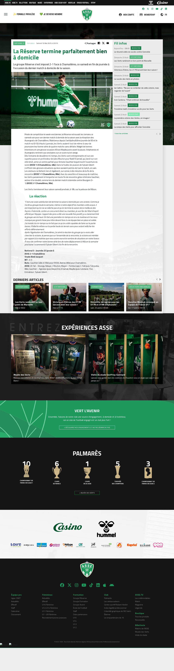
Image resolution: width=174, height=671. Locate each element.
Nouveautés (140, 619)
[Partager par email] (108, 43)
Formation (31, 43)
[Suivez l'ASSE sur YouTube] (157, 8)
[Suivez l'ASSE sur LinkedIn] (166, 8)
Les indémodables (142, 598)
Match (137, 601)
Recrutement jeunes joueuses (54, 617)
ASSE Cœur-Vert (61, 2)
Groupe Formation (80, 601)
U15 (75, 617)
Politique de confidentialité (94, 642)
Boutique (32, 2)
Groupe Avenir (79, 604)
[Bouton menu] (5, 14)
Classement (16, 614)
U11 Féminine (48, 611)
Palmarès (108, 598)
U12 (75, 627)
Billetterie (23, 2)
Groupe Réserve (80, 598)
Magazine (139, 604)
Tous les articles (121, 133)
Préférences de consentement (111, 642)
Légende (138, 607)
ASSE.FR (7, 2)
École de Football (80, 607)
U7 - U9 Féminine (49, 614)
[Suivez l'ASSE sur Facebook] (143, 8)
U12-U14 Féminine (50, 607)
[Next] (160, 134)
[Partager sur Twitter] (103, 43)
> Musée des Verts (87, 493)
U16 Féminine (48, 604)
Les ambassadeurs (111, 601)
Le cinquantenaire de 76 (114, 617)
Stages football (83, 2)
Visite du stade (141, 635)
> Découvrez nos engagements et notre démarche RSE (87, 427)
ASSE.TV (15, 2)
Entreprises (48, 2)
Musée (40, 2)
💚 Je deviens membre (51, 14)
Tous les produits (142, 616)
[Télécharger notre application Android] (111, 585)
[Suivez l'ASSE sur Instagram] (152, 8)
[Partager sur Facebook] (99, 43)
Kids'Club (71, 2)
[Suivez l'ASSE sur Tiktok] (162, 8)
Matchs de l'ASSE (142, 628)
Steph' (93, 2)
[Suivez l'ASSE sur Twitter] (148, 8)
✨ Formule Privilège (24, 14)
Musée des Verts (142, 631)
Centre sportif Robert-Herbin (116, 604)
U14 (75, 620)
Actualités (15, 601)
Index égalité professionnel (115, 607)
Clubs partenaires (80, 614)
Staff (13, 607)
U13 (75, 624)
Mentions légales (81, 642)
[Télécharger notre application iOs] (104, 585)
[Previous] (156, 134)
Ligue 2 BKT (16, 598)
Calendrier (15, 611)
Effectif (14, 604)
